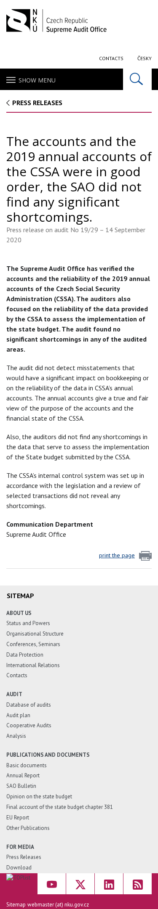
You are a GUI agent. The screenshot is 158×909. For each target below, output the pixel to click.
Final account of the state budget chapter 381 (59, 807)
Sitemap (16, 904)
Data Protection (24, 654)
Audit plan (18, 715)
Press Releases (37, 102)
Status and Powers (28, 623)
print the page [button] (117, 555)
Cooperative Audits (28, 725)
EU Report (17, 817)
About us (19, 613)
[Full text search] (137, 79)
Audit (14, 694)
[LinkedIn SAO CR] (109, 883)
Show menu (37, 80)
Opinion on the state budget (39, 796)
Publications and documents (48, 754)
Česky (144, 58)
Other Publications (28, 828)
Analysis (16, 735)
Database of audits (28, 704)
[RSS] (137, 883)
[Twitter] (80, 883)
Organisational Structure (35, 633)
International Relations (33, 665)
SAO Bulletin (21, 786)
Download (19, 867)
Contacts (111, 58)
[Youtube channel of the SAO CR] (51, 883)
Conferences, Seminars (33, 644)
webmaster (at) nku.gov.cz (58, 904)
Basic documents (26, 765)
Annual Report (23, 775)
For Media (20, 847)
